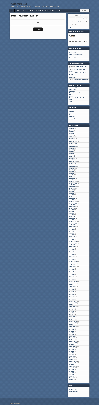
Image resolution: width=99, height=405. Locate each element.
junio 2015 (71, 351)
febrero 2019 (72, 278)
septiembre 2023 (73, 186)
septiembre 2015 (73, 346)
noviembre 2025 (73, 143)
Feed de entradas (73, 389)
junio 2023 (71, 191)
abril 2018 (71, 294)
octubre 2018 (72, 284)
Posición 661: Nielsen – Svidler (76, 51)
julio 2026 (71, 130)
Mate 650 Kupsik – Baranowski (76, 54)
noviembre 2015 (73, 342)
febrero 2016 (72, 337)
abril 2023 (71, 194)
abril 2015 (71, 354)
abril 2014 (71, 374)
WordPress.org (72, 393)
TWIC (70, 101)
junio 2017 (71, 311)
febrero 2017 (72, 318)
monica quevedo (73, 76)
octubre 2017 (72, 304)
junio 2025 (71, 151)
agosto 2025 (72, 148)
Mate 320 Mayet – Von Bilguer (81, 79)
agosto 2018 (72, 288)
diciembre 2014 (73, 361)
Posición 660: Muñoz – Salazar (76, 56)
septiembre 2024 (73, 166)
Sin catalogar (72, 118)
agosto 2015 (72, 347)
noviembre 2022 (73, 203)
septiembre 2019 (73, 266)
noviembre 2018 (73, 283)
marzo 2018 (72, 296)
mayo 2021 (71, 233)
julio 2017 (71, 309)
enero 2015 (71, 359)
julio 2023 (71, 189)
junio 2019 (71, 271)
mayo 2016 (71, 332)
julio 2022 (71, 209)
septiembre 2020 (73, 246)
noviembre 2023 (73, 183)
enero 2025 (71, 160)
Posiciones (18, 10)
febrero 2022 (72, 218)
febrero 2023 (72, 198)
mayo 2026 (71, 133)
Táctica (71, 119)
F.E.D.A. (71, 94)
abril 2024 (71, 174)
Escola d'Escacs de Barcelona (76, 92)
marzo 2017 (72, 316)
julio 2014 (71, 369)
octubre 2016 (72, 324)
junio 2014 (71, 371)
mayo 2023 (71, 193)
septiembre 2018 (73, 286)
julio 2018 (71, 289)
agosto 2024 (72, 168)
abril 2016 (71, 334)
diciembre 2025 (73, 141)
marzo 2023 (72, 196)
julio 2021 (71, 229)
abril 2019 (71, 274)
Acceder (71, 388)
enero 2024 (71, 179)
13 (78, 21)
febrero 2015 (72, 357)
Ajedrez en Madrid (73, 87)
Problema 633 (72, 57)
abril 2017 (71, 314)
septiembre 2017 (73, 306)
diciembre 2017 (73, 301)
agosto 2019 (72, 268)
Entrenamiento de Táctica (43, 10)
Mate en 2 (71, 111)
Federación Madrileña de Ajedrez (77, 97)
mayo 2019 (71, 273)
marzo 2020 (72, 256)
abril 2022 (71, 214)
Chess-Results (72, 89)
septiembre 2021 (73, 226)
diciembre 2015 (73, 341)
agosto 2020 (72, 248)
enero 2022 (71, 219)
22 (83, 23)
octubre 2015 (72, 344)
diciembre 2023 (73, 181)
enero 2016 (71, 339)
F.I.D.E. (71, 96)
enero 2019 (71, 279)
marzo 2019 (72, 276)
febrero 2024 (72, 178)
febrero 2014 (72, 377)
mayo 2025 (71, 153)
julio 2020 (71, 249)
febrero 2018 (72, 298)
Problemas (31, 10)
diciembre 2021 (73, 221)
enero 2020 (71, 259)
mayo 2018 (71, 293)
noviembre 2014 (73, 362)
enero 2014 (71, 379)
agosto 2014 (72, 367)
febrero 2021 (72, 238)
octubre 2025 (72, 145)
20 (78, 23)
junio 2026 (71, 131)
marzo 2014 (72, 376)
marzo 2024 (72, 176)
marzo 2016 (72, 336)
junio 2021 (71, 231)
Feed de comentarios (74, 391)
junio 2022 (71, 211)
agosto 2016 (72, 328)
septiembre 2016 (73, 326)
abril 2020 (71, 254)
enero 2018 (71, 299)
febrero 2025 (72, 158)
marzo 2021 (72, 236)
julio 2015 (71, 349)
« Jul (70, 27)
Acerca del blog (56, 10)
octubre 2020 (72, 244)
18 (72, 23)
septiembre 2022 (73, 206)
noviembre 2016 (73, 323)
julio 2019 (71, 269)
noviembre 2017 (73, 303)
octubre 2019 (72, 264)
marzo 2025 (72, 156)
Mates (24, 10)
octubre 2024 (72, 165)
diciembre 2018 (73, 281)
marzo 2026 (72, 136)
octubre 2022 (72, 204)
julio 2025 (71, 150)
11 (72, 21)
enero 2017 (71, 319)
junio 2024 (71, 171)
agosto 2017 (72, 308)
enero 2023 (71, 199)
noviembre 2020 (73, 243)
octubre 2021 (72, 224)
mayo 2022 (71, 213)
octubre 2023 (72, 184)
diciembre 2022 (73, 201)
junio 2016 (71, 331)
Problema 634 (72, 52)
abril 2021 (71, 234)
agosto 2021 (72, 228)
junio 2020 (71, 251)
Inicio (12, 10)
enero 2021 (71, 239)
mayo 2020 (71, 253)
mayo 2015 (71, 352)
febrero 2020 (72, 258)
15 (83, 21)
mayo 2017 (71, 313)
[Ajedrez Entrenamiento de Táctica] (77, 33)
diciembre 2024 (73, 161)
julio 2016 (71, 329)
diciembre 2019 (73, 261)
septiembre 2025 (73, 146)
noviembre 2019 (73, 263)
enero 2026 (71, 140)
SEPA (70, 99)
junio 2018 (71, 291)
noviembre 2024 (73, 163)
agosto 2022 (72, 208)
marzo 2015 (72, 356)
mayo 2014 (71, 372)
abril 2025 (71, 155)
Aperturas (71, 109)
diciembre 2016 (73, 321)
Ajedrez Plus (19, 3)
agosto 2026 (72, 128)
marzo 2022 (72, 216)
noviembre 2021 (73, 223)
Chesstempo (72, 91)
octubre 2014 (72, 364)
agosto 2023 (72, 188)
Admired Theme (86, 403)
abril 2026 (71, 135)
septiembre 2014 (73, 366)
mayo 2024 (71, 173)
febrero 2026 (72, 138)
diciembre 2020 (73, 241)
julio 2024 (71, 170)
